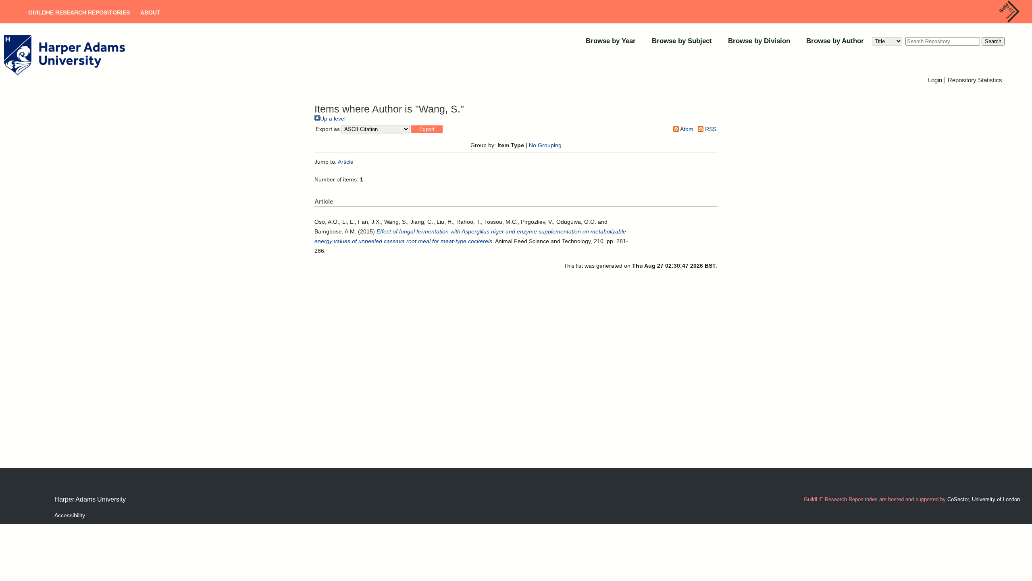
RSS (709, 129)
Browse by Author (835, 41)
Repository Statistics (975, 80)
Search (993, 41)
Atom (686, 129)
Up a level (332, 118)
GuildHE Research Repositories (79, 12)
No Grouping (545, 145)
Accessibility (69, 515)
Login (935, 80)
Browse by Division (759, 41)
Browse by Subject (682, 41)
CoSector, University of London (983, 499)
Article (346, 161)
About (150, 12)
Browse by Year (611, 41)
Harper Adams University (90, 499)
